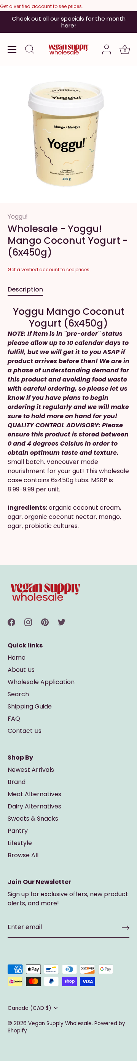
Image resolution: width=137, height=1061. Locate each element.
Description (25, 289)
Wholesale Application (41, 682)
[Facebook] (11, 621)
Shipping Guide (30, 706)
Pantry (18, 830)
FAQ (14, 718)
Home (16, 657)
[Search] (29, 50)
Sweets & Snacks (33, 818)
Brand (16, 782)
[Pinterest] (45, 621)
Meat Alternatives (34, 794)
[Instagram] (28, 621)
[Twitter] (61, 621)
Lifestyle (20, 843)
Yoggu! (18, 216)
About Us (21, 669)
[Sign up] (125, 928)
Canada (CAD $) (29, 1008)
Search (18, 694)
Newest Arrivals (31, 769)
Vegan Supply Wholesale (60, 1023)
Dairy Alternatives (34, 806)
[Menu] (12, 49)
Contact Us (24, 730)
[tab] (29, 289)
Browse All (23, 855)
